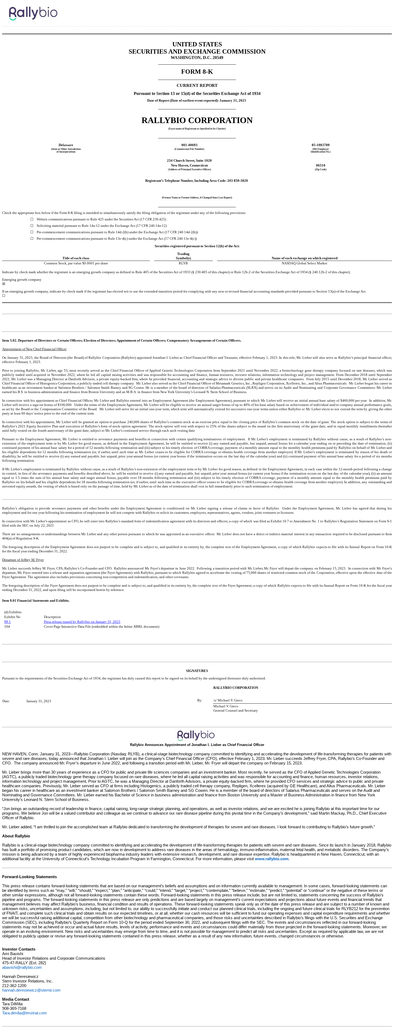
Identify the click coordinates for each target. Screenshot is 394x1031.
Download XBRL (386, 9)
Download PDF (372, 9)
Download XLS (379, 9)
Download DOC (365, 9)
